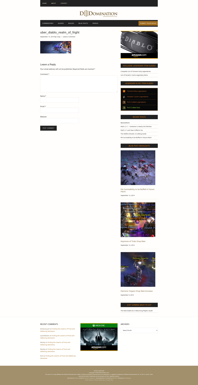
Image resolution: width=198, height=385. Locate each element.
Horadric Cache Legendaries (137, 97)
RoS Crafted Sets (133, 107)
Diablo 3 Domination (99, 13)
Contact (96, 380)
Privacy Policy (109, 380)
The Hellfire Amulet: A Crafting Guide (133, 134)
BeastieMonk (125, 123)
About (91, 380)
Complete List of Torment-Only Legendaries (136, 71)
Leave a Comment (69, 37)
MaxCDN (114, 378)
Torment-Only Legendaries (137, 91)
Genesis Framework (89, 378)
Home (86, 380)
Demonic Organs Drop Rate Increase (137, 291)
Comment (44, 74)
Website (43, 117)
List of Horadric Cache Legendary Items (134, 75)
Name (43, 96)
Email (43, 106)
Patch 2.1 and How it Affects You (132, 130)
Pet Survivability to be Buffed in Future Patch (136, 137)
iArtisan (76, 378)
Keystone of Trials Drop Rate (133, 241)
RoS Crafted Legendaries (136, 102)
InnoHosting (127, 378)
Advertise (101, 380)
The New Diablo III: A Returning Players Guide (137, 311)
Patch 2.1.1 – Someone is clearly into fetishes (136, 126)
